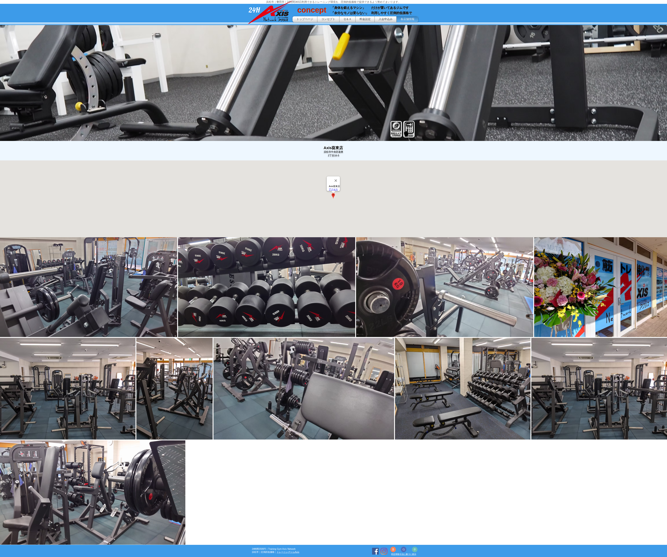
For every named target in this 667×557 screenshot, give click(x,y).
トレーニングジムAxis (288, 552)
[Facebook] (375, 551)
